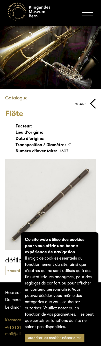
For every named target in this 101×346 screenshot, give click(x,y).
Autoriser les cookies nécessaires (54, 338)
